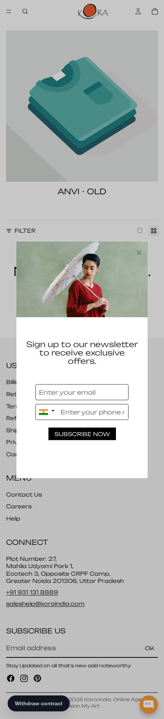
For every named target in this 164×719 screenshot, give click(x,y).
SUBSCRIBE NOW (82, 433)
